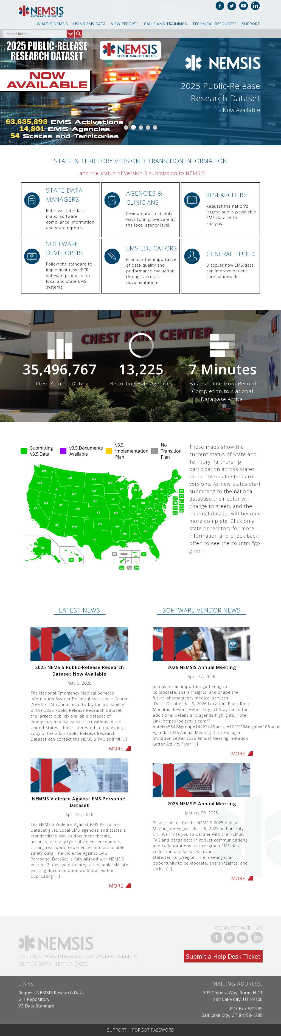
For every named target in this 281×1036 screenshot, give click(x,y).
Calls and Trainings (165, 23)
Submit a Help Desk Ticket (223, 956)
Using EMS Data (89, 23)
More (116, 748)
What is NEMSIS (52, 23)
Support (251, 23)
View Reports (125, 23)
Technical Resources (214, 23)
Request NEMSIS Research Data (51, 993)
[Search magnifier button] (78, 34)
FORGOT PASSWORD (153, 1030)
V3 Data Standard (36, 1006)
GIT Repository (33, 999)
